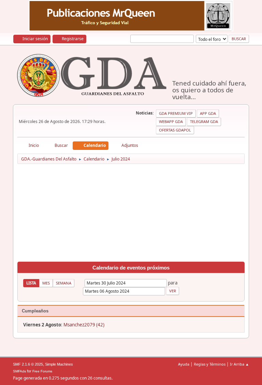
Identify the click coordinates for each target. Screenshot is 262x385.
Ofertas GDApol (175, 130)
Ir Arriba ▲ (239, 364)
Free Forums (42, 371)
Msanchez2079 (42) (83, 325)
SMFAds (19, 371)
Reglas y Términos (209, 364)
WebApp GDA (171, 121)
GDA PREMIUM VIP (176, 113)
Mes (46, 283)
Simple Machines (59, 364)
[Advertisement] (131, 214)
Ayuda (183, 364)
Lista (31, 283)
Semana (63, 283)
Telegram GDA (204, 121)
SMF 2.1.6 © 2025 (28, 364)
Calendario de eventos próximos (131, 268)
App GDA (208, 113)
